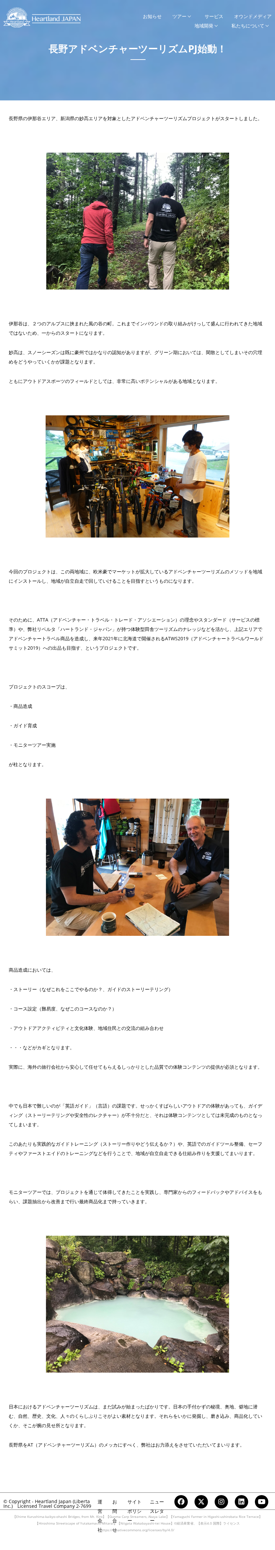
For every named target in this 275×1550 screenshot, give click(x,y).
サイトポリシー (134, 1511)
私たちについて (247, 25)
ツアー (179, 16)
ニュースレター (157, 1511)
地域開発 (204, 25)
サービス (214, 16)
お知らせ (152, 16)
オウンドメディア (253, 16)
